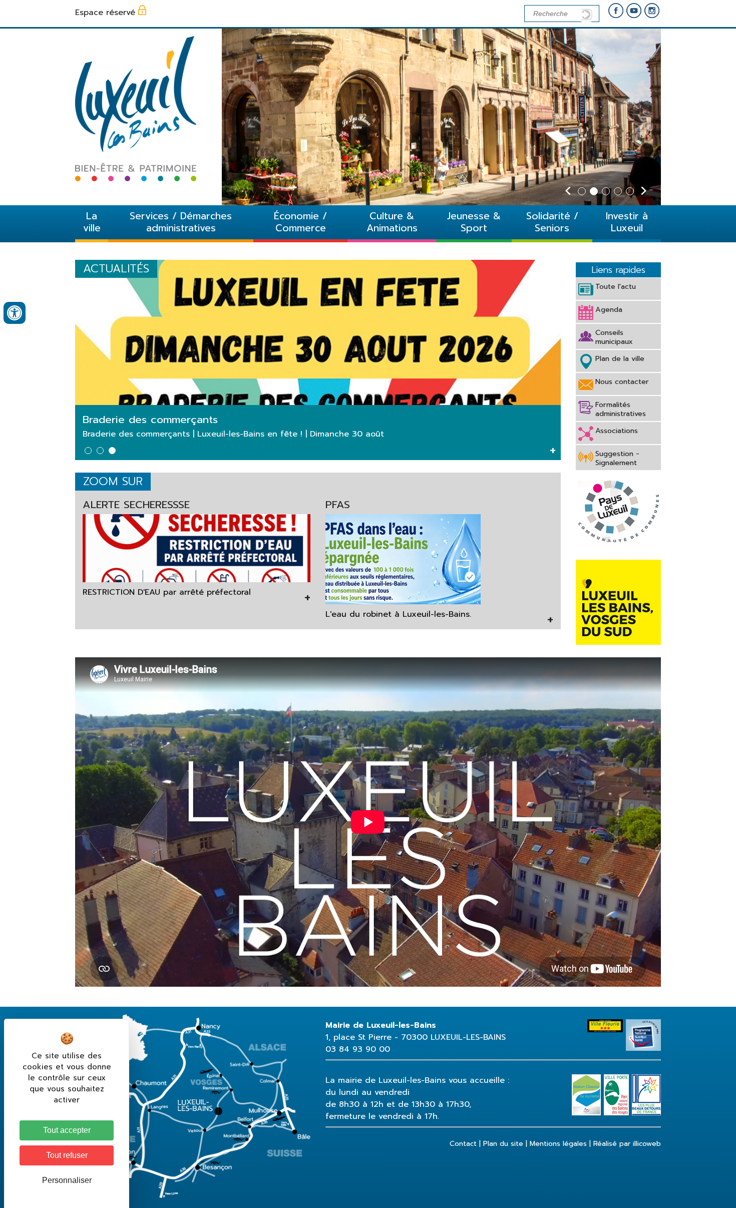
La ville (92, 222)
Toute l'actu (615, 286)
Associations (616, 430)
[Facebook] (615, 12)
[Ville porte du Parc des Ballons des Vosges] (618, 1080)
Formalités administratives (620, 409)
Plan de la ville (619, 358)
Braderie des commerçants (150, 420)
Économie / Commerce (300, 222)
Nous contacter (622, 381)
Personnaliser (67, 1180)
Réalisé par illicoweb (627, 1143)
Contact (463, 1143)
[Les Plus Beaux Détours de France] (646, 1080)
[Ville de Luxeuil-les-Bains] (135, 179)
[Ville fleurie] (606, 1025)
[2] (594, 191)
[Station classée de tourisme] (588, 1080)
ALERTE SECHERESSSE (136, 505)
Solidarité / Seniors (552, 222)
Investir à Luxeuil (627, 222)
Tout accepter (67, 1130)
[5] (630, 191)
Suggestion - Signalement (617, 458)
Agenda (608, 309)
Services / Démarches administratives (181, 222)
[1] (582, 191)
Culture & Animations (392, 222)
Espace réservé (105, 13)
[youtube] (633, 12)
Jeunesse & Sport (474, 222)
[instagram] (651, 12)
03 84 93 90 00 (357, 1049)
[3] (606, 191)
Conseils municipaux (614, 337)
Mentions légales (558, 1143)
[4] (618, 191)
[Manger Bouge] (643, 1025)
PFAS (337, 505)
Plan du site (503, 1143)
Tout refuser (67, 1155)
